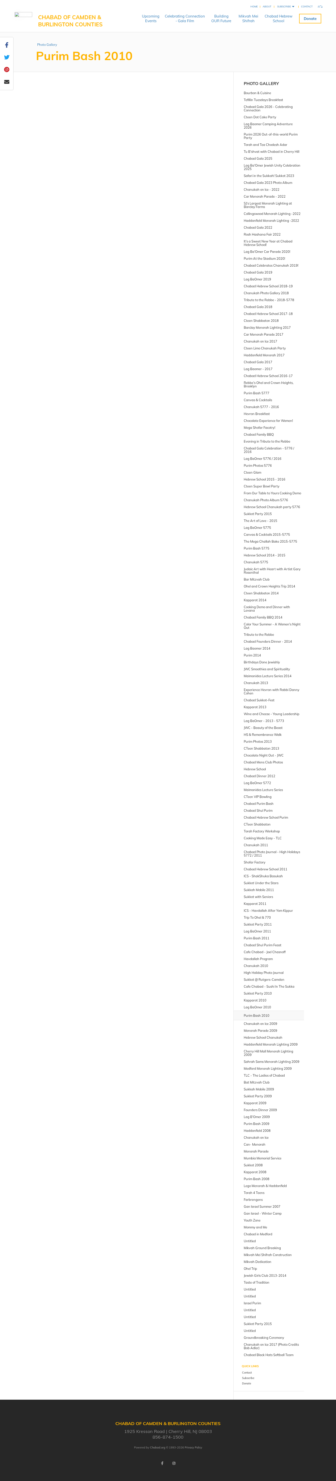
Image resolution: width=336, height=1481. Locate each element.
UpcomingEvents (150, 18)
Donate (310, 18)
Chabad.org (157, 1447)
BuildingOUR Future (221, 18)
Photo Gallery (47, 45)
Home (254, 6)
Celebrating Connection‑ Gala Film (185, 18)
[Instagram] (174, 1463)
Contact (307, 6)
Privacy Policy (193, 1447)
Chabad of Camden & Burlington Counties (70, 21)
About (267, 6)
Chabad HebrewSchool (278, 18)
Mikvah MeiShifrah (248, 18)
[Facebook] (162, 1463)
